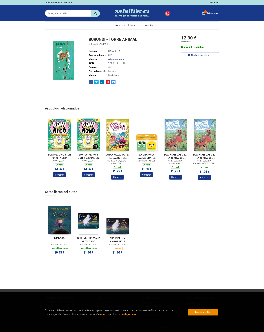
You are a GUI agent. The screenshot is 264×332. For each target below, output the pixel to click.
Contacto (67, 2)
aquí (102, 314)
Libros (132, 25)
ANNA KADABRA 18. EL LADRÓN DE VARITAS (117, 156)
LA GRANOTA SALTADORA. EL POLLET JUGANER (146, 156)
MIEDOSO (59, 238)
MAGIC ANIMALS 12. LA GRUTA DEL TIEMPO (204, 156)
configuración (129, 314)
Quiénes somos (52, 2)
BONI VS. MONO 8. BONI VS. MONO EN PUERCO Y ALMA (88, 156)
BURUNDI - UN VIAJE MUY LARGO (88, 240)
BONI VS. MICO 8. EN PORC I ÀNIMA (59, 156)
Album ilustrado (116, 59)
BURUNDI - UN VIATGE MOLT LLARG (117, 240)
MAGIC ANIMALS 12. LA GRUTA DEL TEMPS (175, 156)
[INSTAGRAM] (167, 13)
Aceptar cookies (203, 312)
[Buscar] (95, 13)
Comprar (59, 175)
